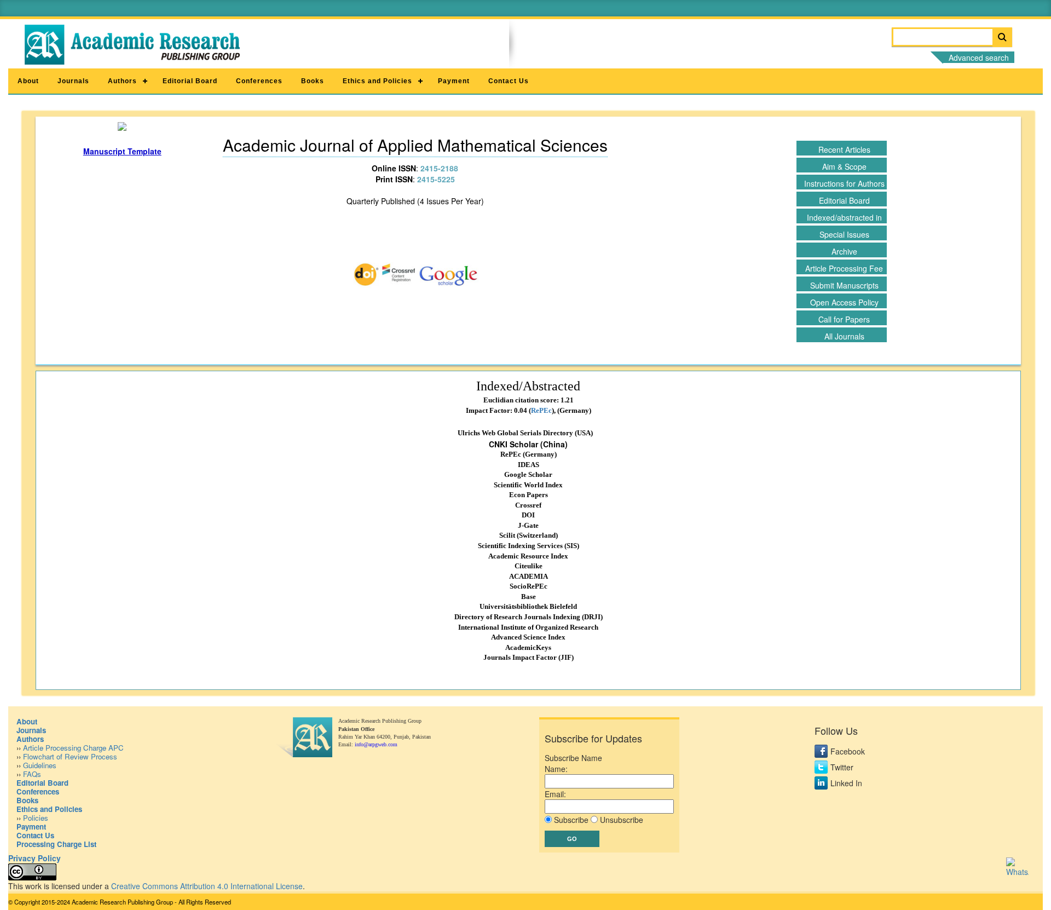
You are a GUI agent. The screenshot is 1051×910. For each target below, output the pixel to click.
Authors (122, 81)
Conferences (259, 81)
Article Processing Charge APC (73, 747)
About (28, 81)
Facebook (847, 751)
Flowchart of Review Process (70, 756)
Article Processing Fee (844, 268)
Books (312, 81)
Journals (73, 81)
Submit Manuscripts (844, 285)
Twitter (841, 767)
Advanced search (979, 57)
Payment (454, 81)
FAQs (32, 774)
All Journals (844, 336)
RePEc (541, 410)
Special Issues (844, 234)
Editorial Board (190, 81)
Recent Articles (844, 149)
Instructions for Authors (844, 183)
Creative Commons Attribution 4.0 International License (207, 885)
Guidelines (39, 765)
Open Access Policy (844, 302)
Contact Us (508, 81)
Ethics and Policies (377, 81)
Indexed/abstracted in (844, 217)
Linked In (846, 782)
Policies (35, 818)
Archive (844, 251)
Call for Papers (844, 319)
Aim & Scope (844, 166)
